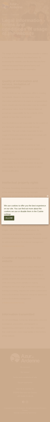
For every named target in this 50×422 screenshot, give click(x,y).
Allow (9, 218)
